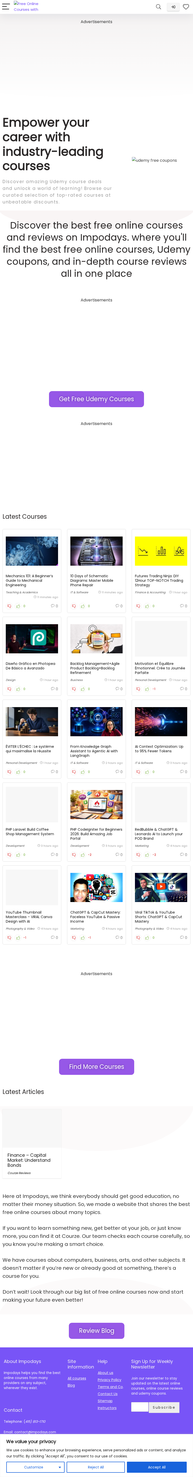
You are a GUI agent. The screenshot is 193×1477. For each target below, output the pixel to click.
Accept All (157, 1467)
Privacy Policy (109, 1379)
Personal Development (150, 680)
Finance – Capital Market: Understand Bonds (29, 1160)
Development (15, 846)
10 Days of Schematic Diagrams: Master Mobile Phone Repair (91, 580)
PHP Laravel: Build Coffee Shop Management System (30, 831)
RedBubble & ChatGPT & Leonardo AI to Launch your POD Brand (159, 834)
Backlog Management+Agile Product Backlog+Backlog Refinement (95, 668)
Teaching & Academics (22, 592)
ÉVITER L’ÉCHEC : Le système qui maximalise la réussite (30, 749)
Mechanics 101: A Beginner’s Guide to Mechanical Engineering (29, 580)
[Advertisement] (96, 60)
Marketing (142, 846)
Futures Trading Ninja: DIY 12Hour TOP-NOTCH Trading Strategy (159, 580)
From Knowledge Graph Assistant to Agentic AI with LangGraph (94, 751)
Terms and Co (110, 1386)
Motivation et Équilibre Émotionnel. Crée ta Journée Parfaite (160, 668)
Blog (71, 1385)
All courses (77, 1378)
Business (76, 680)
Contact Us (108, 1393)
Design (10, 680)
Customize (33, 1467)
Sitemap (105, 1400)
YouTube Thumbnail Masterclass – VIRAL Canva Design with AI (29, 917)
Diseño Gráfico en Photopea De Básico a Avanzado (30, 666)
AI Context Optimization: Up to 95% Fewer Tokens (159, 749)
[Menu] (6, 7)
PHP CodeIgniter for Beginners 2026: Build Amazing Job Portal (96, 834)
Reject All (96, 1467)
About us (105, 1372)
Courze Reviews (19, 1173)
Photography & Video (20, 929)
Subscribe (164, 1407)
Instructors (107, 1407)
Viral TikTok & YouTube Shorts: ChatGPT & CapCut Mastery (158, 917)
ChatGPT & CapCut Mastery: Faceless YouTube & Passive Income (95, 917)
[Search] (159, 7)
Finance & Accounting (150, 592)
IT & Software (79, 592)
